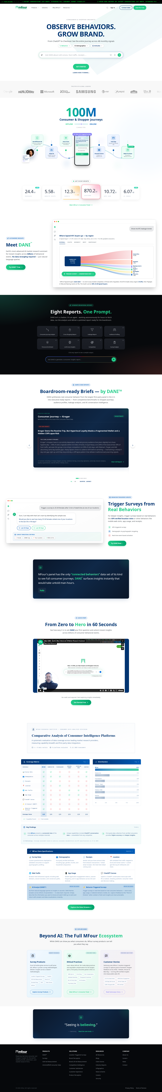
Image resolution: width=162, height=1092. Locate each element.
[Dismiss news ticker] (160, 2)
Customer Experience (76, 1072)
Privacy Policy (129, 1088)
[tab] (47, 344)
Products (34, 8)
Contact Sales (126, 8)
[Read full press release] (81, 2)
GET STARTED (81, 67)
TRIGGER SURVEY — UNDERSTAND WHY (79, 274)
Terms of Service (141, 1088)
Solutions (45, 8)
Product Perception (75, 1075)
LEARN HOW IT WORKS (81, 73)
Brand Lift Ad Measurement (78, 1062)
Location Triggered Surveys (77, 1055)
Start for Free (140, 8)
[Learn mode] (110, 55)
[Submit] (119, 55)
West (84, 242)
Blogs (97, 1058)
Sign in (113, 8)
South (70, 242)
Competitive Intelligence (77, 1065)
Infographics (100, 1068)
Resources (66, 8)
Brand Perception (74, 1058)
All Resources (100, 1055)
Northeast (92, 242)
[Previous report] (29, 445)
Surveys (44, 1058)
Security (98, 1078)
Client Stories (100, 1062)
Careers (98, 1075)
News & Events (100, 1072)
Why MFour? (56, 8)
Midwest (77, 242)
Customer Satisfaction (76, 1068)
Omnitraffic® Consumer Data (51, 1065)
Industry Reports (101, 1065)
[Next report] (132, 445)
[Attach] (41, 55)
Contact (125, 1065)
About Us (125, 1055)
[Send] (114, 359)
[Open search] (107, 8)
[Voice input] (115, 55)
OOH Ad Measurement (49, 1062)
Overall (62, 242)
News (124, 1062)
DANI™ (44, 1055)
